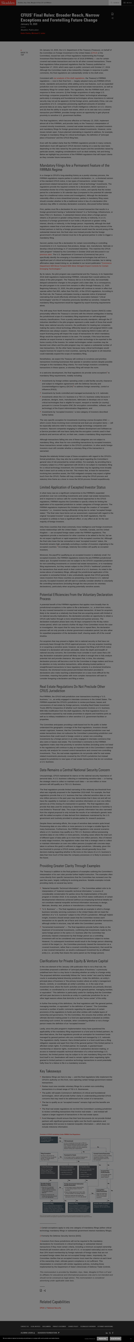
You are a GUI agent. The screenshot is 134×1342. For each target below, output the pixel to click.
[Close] (130, 1339)
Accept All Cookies (115, 1338)
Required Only (102, 1338)
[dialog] (67, 1339)
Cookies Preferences (90, 1338)
